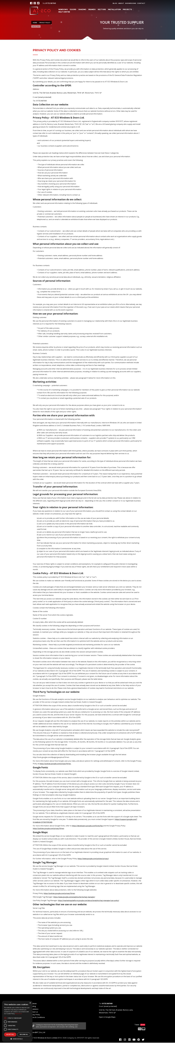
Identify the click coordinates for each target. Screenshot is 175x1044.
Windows (63, 9)
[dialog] (17, 1021)
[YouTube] (134, 1041)
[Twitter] (38, 3)
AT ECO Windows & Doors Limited (44, 1039)
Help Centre (64, 12)
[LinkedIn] (130, 1041)
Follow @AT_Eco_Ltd (37, 1034)
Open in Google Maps (107, 1017)
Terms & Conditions (37, 1017)
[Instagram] (125, 1041)
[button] (17, 1039)
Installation (114, 9)
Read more (18, 1013)
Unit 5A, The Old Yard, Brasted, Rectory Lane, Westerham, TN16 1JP (58, 93)
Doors (73, 9)
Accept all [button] (10, 1034)
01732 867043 (50, 3)
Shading (82, 9)
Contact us (34, 1012)
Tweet (136, 1025)
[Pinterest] (35, 3)
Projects (127, 9)
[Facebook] (31, 3)
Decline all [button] (24, 1034)
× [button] (30, 1003)
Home (35, 23)
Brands (92, 9)
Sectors (102, 9)
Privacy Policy (35, 1014)
